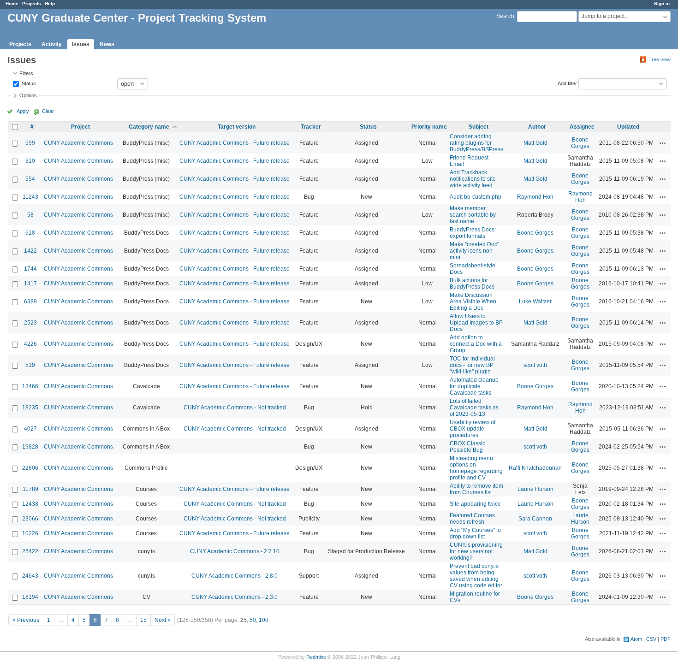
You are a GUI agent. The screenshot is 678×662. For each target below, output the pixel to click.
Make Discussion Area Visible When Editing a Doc (473, 301)
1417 (30, 283)
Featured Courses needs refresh (472, 518)
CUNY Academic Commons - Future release (234, 143)
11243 (30, 197)
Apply (23, 111)
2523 (30, 322)
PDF (665, 639)
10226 (30, 533)
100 (263, 620)
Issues (80, 44)
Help (50, 3)
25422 (30, 551)
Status (28, 83)
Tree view (659, 59)
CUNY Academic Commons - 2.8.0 (234, 576)
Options (28, 95)
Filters (26, 73)
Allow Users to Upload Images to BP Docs (476, 322)
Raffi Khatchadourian (535, 468)
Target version (237, 127)
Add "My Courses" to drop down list (475, 533)
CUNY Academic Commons (78, 143)
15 (143, 620)
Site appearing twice (475, 504)
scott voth (535, 365)
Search (505, 16)
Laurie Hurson (535, 489)
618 (30, 233)
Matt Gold (535, 143)
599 (30, 143)
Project (80, 127)
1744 (30, 269)
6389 (30, 301)
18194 (30, 597)
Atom (636, 639)
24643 (30, 576)
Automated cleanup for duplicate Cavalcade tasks (474, 386)
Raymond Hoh (535, 197)
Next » (163, 620)
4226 (30, 344)
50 (253, 620)
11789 (30, 489)
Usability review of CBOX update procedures (472, 428)
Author (537, 127)
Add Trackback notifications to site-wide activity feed (474, 179)
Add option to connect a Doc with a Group (476, 344)
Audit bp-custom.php (475, 197)
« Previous (25, 620)
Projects (31, 3)
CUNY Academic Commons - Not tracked (235, 407)
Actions (662, 143)
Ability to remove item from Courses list (476, 489)
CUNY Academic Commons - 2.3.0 (234, 597)
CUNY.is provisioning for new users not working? (476, 551)
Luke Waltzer (535, 301)
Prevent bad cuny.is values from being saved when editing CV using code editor (476, 576)
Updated (628, 127)
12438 (30, 504)
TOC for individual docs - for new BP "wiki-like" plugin (472, 365)
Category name (149, 127)
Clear (48, 111)
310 (30, 161)
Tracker (311, 127)
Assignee (582, 127)
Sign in (662, 3)
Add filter (567, 83)
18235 (30, 407)
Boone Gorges (580, 142)
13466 (30, 386)
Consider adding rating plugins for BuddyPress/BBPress (476, 143)
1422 (30, 251)
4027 (30, 429)
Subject (478, 127)
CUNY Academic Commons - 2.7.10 (235, 551)
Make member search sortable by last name (473, 215)
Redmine (316, 657)
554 (30, 179)
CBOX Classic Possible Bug (467, 446)
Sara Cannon (535, 518)
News (107, 44)
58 (30, 215)
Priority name (429, 127)
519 (30, 365)
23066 (30, 518)
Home (12, 3)
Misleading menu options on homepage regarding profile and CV (476, 468)
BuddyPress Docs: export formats (473, 232)
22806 (30, 468)
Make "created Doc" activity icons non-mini (474, 250)
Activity (52, 44)
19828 (30, 446)
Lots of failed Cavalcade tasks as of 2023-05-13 (474, 407)
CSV (651, 639)
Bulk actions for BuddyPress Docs (472, 283)
